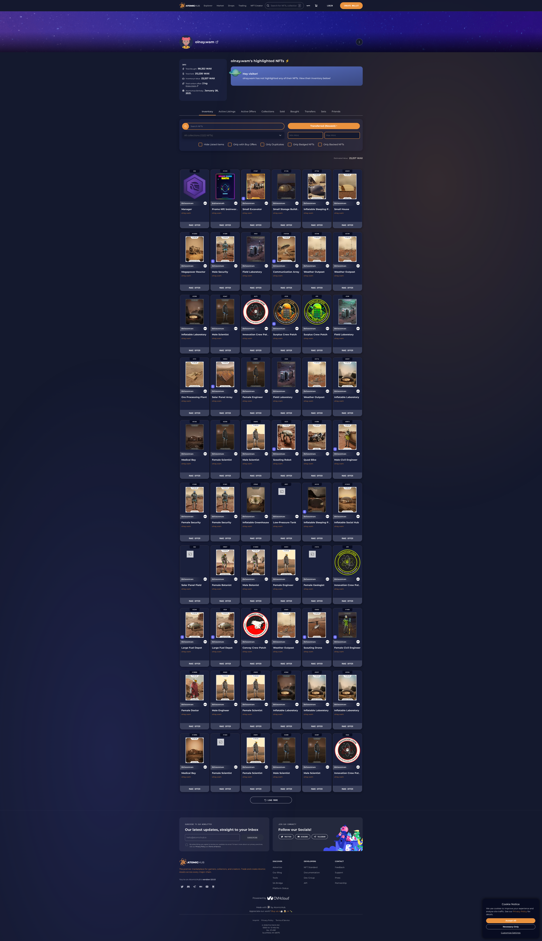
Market (220, 5)
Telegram (321, 837)
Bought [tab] (294, 111)
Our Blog (277, 872)
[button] (359, 42)
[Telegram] (194, 887)
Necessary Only (511, 926)
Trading (242, 5)
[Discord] (188, 887)
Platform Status (281, 888)
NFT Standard (310, 867)
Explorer (208, 5)
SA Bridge (278, 883)
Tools (275, 878)
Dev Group (309, 878)
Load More (273, 800)
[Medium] (201, 887)
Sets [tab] (323, 111)
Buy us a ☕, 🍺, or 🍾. (282, 911)
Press (337, 878)
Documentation (312, 872)
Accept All (510, 920)
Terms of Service (215, 847)
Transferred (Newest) (323, 126)
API (305, 883)
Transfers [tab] (310, 111)
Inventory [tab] (207, 111)
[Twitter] (182, 887)
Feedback (339, 867)
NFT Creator (257, 5)
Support (339, 872)
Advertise (277, 867)
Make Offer (194, 225)
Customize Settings (510, 933)
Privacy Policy (200, 847)
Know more (191, 86)
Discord (304, 837)
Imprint (256, 920)
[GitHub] (213, 887)
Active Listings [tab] (227, 111)
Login (330, 5)
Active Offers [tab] (248, 111)
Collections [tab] (268, 111)
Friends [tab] (336, 111)
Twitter (287, 837)
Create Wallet (351, 5)
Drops (231, 5)
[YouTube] (207, 887)
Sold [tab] (282, 111)
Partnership (341, 883)
